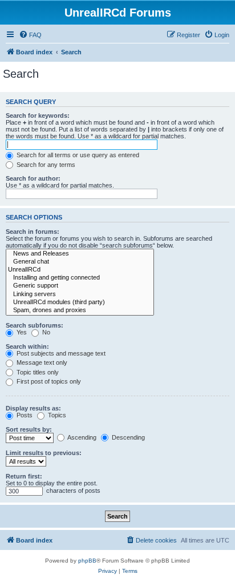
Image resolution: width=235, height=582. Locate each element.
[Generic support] (80, 286)
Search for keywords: (38, 115)
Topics (56, 415)
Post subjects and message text (60, 353)
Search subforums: (34, 325)
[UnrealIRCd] (80, 270)
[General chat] (80, 262)
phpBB (87, 560)
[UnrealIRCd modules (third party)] (80, 302)
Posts (24, 415)
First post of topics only (48, 381)
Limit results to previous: (44, 452)
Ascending (81, 437)
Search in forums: (32, 231)
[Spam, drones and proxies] (80, 310)
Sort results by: (29, 429)
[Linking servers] (80, 294)
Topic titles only (37, 372)
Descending (127, 437)
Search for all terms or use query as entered (77, 155)
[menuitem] (30, 35)
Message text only (41, 362)
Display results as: (33, 408)
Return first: (24, 476)
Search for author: (33, 178)
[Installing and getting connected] (80, 278)
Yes (21, 332)
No (45, 332)
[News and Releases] (80, 254)
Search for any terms (45, 164)
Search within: (27, 346)
